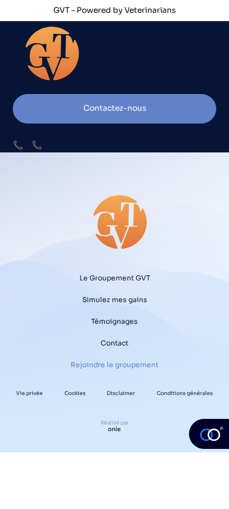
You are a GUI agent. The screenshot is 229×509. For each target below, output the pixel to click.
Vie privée (29, 393)
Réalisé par (115, 422)
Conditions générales (185, 393)
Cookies (75, 393)
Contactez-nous (114, 108)
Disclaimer (121, 393)
